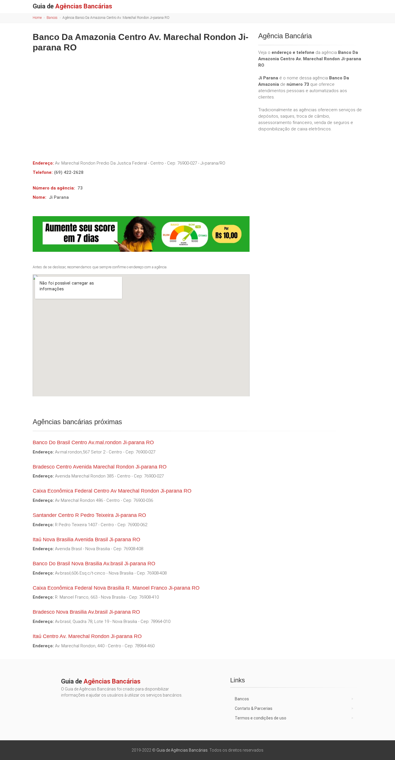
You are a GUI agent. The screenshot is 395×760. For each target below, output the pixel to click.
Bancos (52, 18)
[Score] (141, 234)
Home (37, 18)
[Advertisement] (141, 102)
